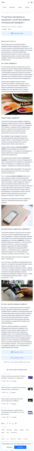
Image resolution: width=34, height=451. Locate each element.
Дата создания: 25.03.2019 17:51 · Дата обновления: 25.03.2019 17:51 (16, 12)
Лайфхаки (27, 7)
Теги (8, 438)
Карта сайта (13, 438)
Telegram (12, 362)
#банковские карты (6, 26)
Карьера (20, 7)
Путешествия (14, 432)
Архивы (3, 438)
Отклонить (9, 447)
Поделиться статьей (18, 33)
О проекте (25, 438)
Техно (7, 432)
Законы (3, 432)
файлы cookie (13, 443)
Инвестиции (12, 7)
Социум (4, 7)
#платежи (13, 26)
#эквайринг (20, 26)
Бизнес (27, 429)
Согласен (20, 447)
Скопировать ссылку (18, 357)
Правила (19, 438)
